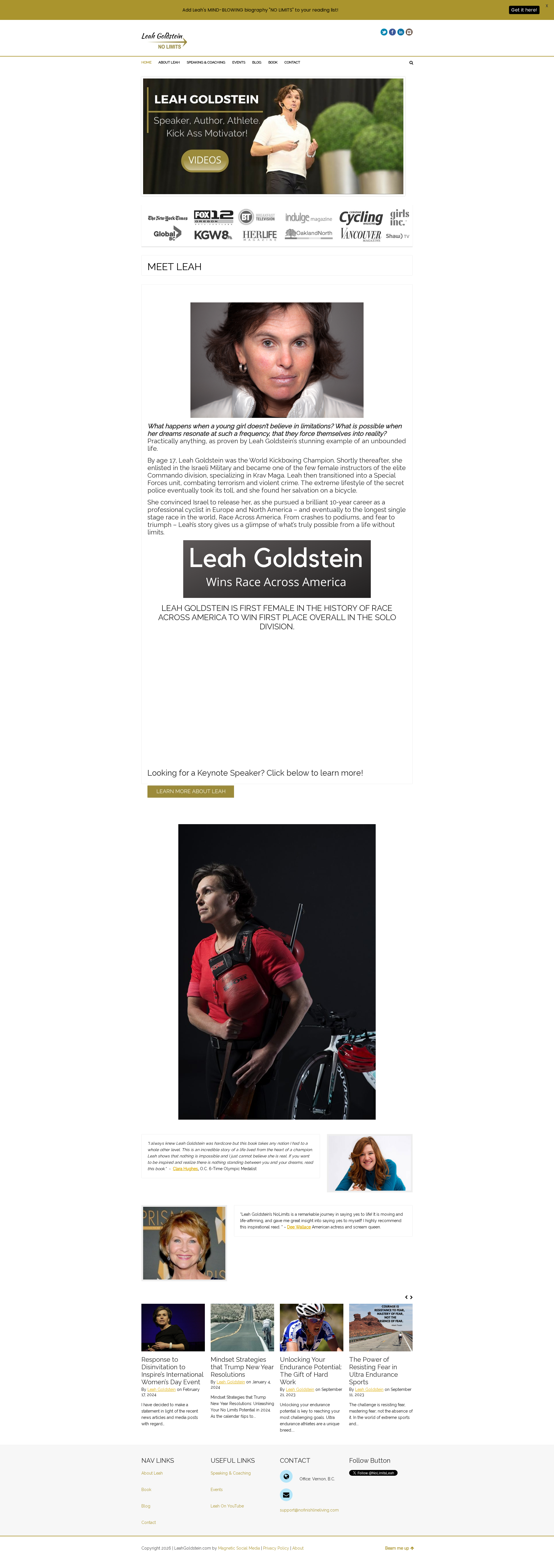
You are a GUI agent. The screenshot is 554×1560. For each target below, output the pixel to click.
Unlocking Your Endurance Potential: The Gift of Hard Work (311, 1371)
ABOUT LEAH (169, 62)
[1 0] (381, 1327)
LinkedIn (400, 32)
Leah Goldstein (161, 1389)
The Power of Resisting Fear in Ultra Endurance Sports (373, 1371)
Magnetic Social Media (239, 1548)
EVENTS (238, 62)
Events (217, 1489)
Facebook (392, 32)
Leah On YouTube (227, 1506)
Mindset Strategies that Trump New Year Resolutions (242, 1367)
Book (146, 1489)
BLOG (256, 62)
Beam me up (397, 1548)
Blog (146, 1506)
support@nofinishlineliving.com (309, 1510)
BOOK (273, 62)
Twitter (384, 32)
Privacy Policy (276, 1548)
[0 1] (242, 1327)
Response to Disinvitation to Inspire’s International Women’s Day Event (172, 1371)
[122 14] (173, 1327)
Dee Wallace (299, 1227)
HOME (146, 62)
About (298, 1548)
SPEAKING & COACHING (206, 62)
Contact (148, 1522)
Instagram (409, 32)
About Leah (152, 1473)
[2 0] (311, 1327)
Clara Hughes (185, 1168)
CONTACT (292, 62)
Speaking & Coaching (231, 1473)
